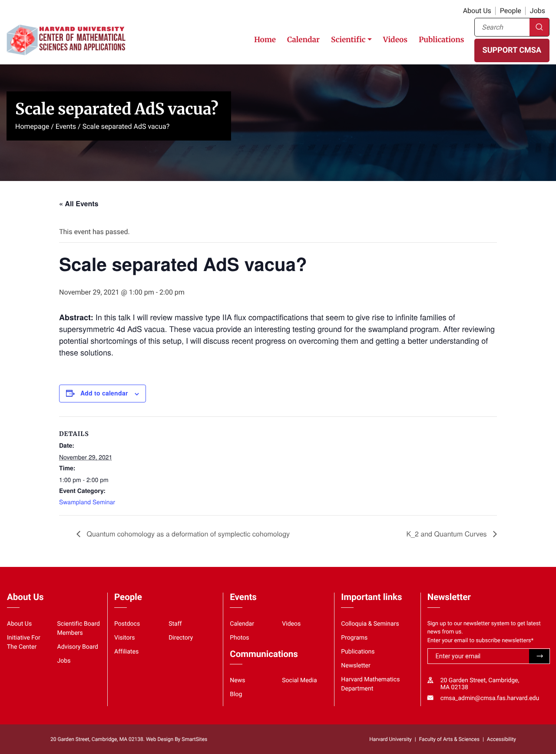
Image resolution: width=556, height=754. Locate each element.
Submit (539, 656)
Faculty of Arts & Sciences (449, 739)
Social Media (299, 680)
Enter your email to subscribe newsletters (480, 640)
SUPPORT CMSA (512, 50)
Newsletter (356, 665)
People (510, 11)
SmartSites (194, 739)
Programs (354, 637)
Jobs (537, 11)
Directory (181, 637)
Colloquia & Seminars (370, 623)
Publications (441, 39)
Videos (395, 39)
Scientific (348, 39)
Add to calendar (104, 393)
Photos (239, 637)
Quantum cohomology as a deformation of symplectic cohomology (187, 534)
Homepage (32, 126)
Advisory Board (78, 646)
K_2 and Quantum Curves (447, 534)
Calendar (303, 39)
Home (265, 39)
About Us (477, 11)
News (237, 680)
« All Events (78, 203)
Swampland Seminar (87, 501)
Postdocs (127, 623)
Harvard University (390, 739)
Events (66, 126)
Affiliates (126, 651)
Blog (236, 694)
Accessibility (501, 739)
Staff (175, 623)
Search (539, 27)
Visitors (124, 637)
